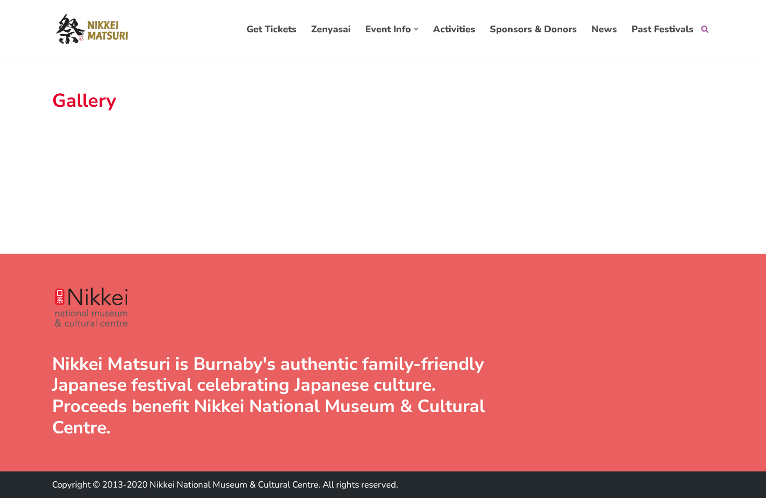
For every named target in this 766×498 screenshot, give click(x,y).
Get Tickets (271, 29)
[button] (416, 29)
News (604, 29)
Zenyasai (331, 29)
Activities (454, 29)
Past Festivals (663, 29)
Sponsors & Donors (533, 29)
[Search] (705, 29)
